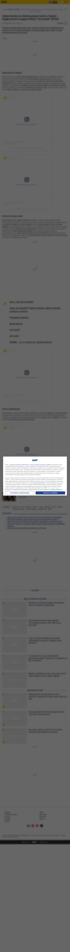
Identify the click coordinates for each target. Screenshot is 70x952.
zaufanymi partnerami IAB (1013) (19, 464)
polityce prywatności (39, 483)
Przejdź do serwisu (50, 493)
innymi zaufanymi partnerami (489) (40, 464)
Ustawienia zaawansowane (19, 493)
